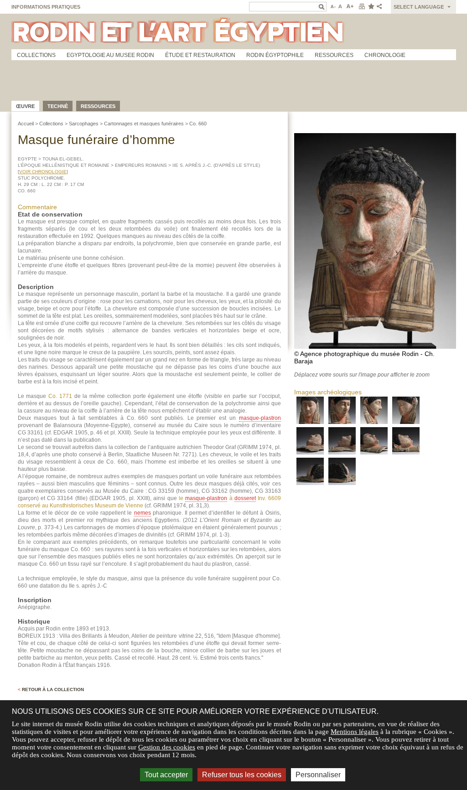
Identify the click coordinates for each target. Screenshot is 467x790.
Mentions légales (355, 731)
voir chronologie (43, 171)
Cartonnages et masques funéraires (144, 123)
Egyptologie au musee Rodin (110, 55)
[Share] (381, 7)
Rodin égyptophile (275, 55)
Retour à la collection (51, 689)
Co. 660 (198, 123)
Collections (36, 55)
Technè (57, 106)
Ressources (334, 55)
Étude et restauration (200, 55)
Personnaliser (318, 775)
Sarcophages (84, 123)
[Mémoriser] (371, 7)
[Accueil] (233, 31)
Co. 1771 (60, 396)
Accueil (26, 123)
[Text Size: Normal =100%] (340, 7)
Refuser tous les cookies (241, 775)
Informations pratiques (45, 7)
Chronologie (384, 55)
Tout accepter (166, 775)
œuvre (25, 106)
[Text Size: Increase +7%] (350, 7)
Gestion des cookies (166, 747)
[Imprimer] (362, 7)
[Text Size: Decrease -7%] (332, 7)
